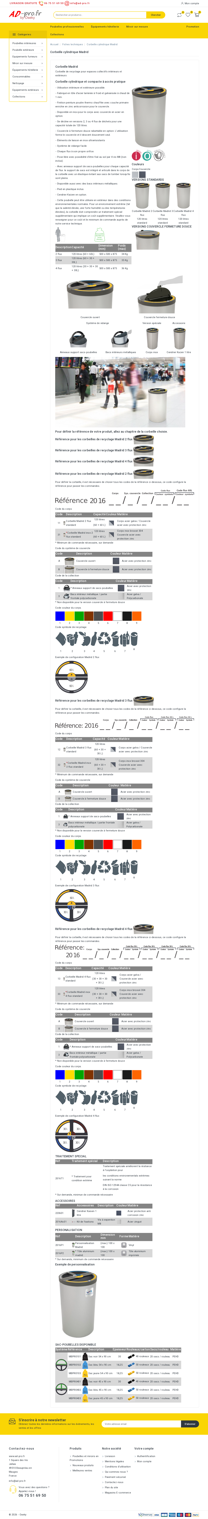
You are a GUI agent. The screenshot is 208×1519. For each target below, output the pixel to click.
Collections (57, 34)
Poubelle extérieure (28, 49)
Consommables (28, 76)
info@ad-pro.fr (17, 1480)
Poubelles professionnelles (67, 26)
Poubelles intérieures (28, 43)
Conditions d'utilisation (117, 1466)
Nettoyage (28, 83)
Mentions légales (114, 1461)
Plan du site (111, 1487)
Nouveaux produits (83, 1465)
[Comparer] (179, 15)
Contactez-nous (21, 1448)
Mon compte (143, 1461)
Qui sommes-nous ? (116, 1471)
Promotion (192, 26)
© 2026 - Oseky (17, 1514)
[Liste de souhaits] (188, 15)
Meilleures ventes (82, 1470)
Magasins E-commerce (117, 1492)
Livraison (109, 1456)
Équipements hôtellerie (105, 26)
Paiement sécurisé (115, 1477)
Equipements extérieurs (28, 89)
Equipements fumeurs (28, 56)
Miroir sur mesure (137, 26)
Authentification (145, 1456)
